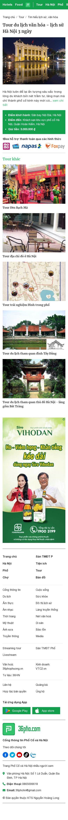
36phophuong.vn (13, 668)
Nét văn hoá (43, 616)
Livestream (9, 654)
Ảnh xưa (8, 629)
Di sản (39, 622)
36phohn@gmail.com (28, 790)
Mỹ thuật (8, 622)
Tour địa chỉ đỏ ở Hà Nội (19, 256)
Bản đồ (41, 577)
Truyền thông (11, 636)
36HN (16, 675)
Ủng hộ (40, 691)
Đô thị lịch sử (44, 603)
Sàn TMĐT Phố (45, 648)
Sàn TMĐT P (44, 556)
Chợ (6, 577)
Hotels (7, 4)
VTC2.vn (41, 668)
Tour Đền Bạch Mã (15, 207)
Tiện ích (41, 563)
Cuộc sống (42, 589)
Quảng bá (42, 684)
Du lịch (7, 596)
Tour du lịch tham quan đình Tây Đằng (29, 353)
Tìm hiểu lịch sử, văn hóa (43, 17)
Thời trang (9, 616)
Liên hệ (7, 684)
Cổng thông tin (12, 589)
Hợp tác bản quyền (14, 691)
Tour (39, 4)
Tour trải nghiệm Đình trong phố (26, 305)
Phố (60, 4)
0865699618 (30, 783)
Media (39, 636)
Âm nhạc (8, 609)
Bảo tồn (41, 629)
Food (19, 4)
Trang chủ (9, 17)
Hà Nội (50, 4)
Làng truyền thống (47, 609)
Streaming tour (12, 648)
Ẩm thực (8, 603)
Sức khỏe (42, 596)
